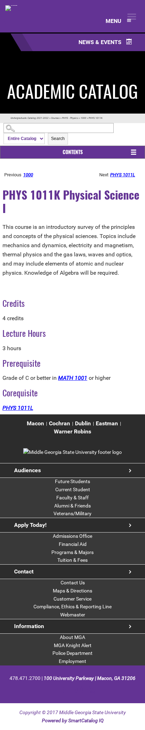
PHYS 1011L (122, 174)
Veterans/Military (72, 513)
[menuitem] (35, 424)
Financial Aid (73, 544)
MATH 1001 (72, 378)
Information (29, 626)
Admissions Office (72, 536)
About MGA (72, 637)
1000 (83, 118)
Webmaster (72, 615)
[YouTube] (91, 689)
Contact (23, 571)
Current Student (72, 489)
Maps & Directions (72, 591)
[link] (72, 452)
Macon (35, 423)
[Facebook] (54, 689)
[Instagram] (79, 689)
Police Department (72, 653)
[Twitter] (67, 689)
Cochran (59, 423)
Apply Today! (30, 525)
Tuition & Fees (72, 560)
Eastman (107, 423)
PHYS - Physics (70, 118)
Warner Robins (72, 431)
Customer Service (72, 599)
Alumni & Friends (72, 506)
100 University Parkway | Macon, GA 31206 (89, 678)
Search (58, 138)
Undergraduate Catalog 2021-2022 (30, 118)
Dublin (83, 423)
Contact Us (73, 582)
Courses (55, 118)
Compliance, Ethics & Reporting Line (72, 606)
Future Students (72, 481)
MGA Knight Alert (73, 645)
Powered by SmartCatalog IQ (72, 720)
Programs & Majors (72, 552)
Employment (72, 661)
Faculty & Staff (72, 497)
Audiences (27, 470)
